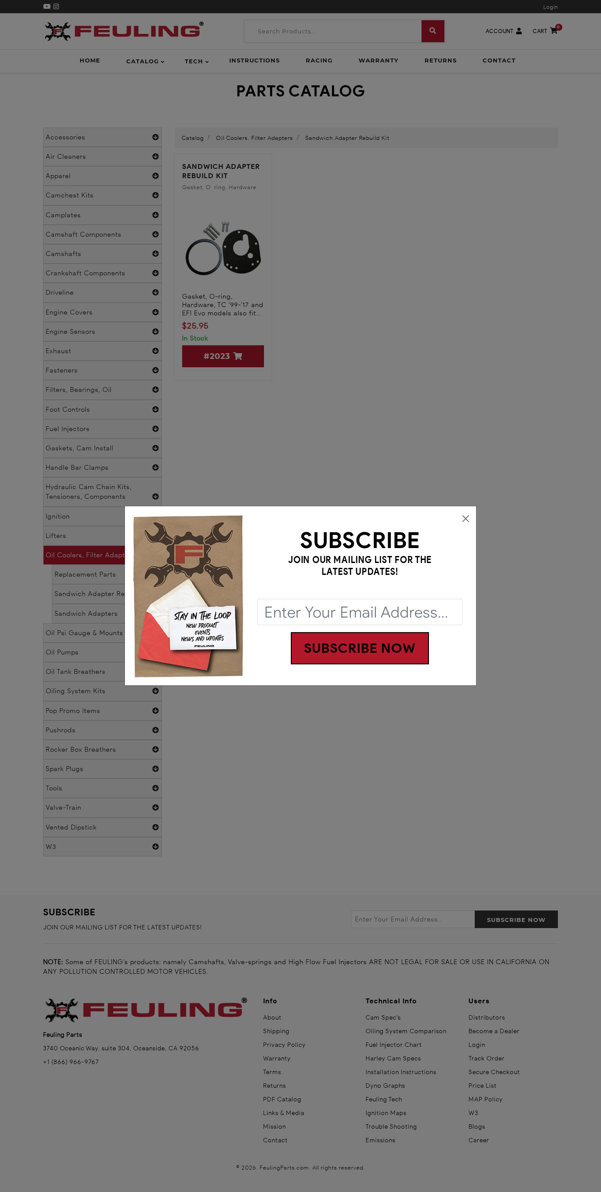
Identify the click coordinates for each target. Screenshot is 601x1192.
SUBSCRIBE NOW (360, 648)
